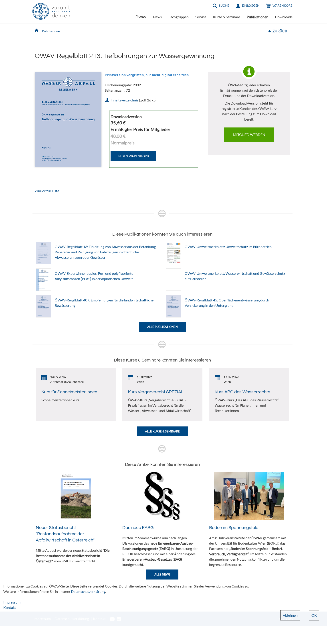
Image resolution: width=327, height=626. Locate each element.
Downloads (284, 17)
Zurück (279, 31)
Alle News (162, 574)
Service (200, 17)
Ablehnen (290, 615)
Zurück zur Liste (47, 191)
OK (314, 615)
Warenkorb (282, 5)
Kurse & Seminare (226, 17)
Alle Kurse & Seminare (162, 431)
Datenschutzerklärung (88, 591)
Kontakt (9, 607)
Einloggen (251, 5)
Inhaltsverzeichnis (124, 100)
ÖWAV (140, 17)
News (157, 17)
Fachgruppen (178, 17)
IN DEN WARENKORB (133, 156)
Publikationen (257, 17)
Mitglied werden (249, 134)
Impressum (11, 602)
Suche (224, 5)
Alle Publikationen (162, 327)
